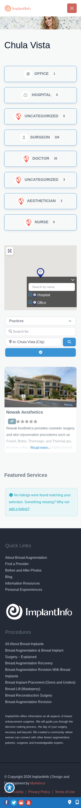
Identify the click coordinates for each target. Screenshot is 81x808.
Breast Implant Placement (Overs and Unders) (40, 682)
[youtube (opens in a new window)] (28, 802)
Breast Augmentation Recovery (29, 663)
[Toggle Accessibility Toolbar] (9, 787)
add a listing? (19, 509)
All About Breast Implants (24, 644)
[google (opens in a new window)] (21, 802)
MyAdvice (37, 783)
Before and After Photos (23, 570)
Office (41, 73)
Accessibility (14, 792)
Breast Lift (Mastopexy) (22, 689)
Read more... (40, 448)
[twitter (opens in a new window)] (14, 802)
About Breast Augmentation (26, 557)
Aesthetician (41, 201)
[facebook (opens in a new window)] (7, 802)
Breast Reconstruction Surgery (28, 695)
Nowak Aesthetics (24, 412)
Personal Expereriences (23, 589)
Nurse (41, 222)
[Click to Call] (75, 802)
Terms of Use (65, 792)
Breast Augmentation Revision (28, 702)
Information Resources (22, 583)
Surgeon (39, 137)
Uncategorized (41, 116)
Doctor (40, 158)
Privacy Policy (39, 792)
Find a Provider (17, 564)
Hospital (41, 95)
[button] (40, 273)
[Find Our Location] (69, 802)
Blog (8, 577)
